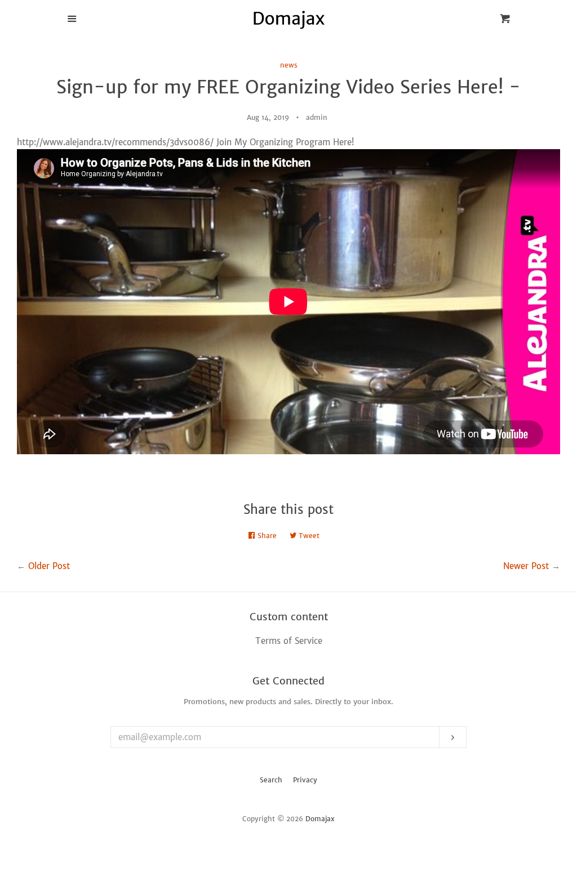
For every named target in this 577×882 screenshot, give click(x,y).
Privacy (305, 780)
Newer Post (526, 566)
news (289, 65)
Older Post (49, 566)
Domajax (320, 818)
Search (271, 780)
